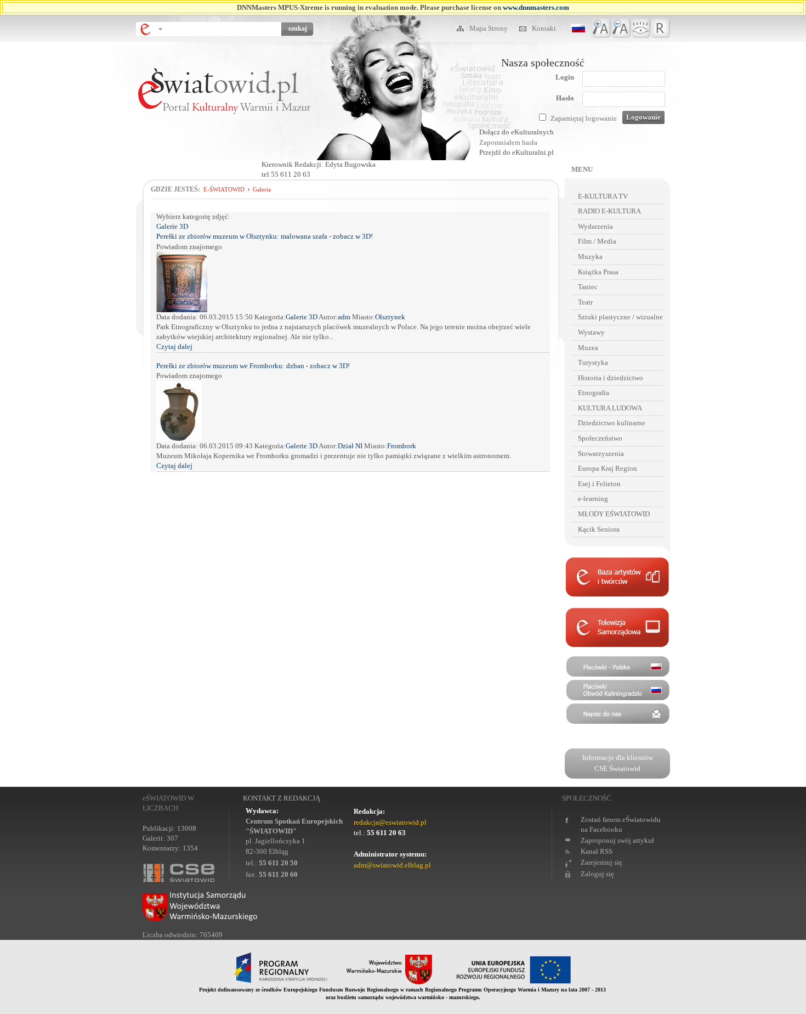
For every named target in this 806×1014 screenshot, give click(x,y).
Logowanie (643, 117)
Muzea (588, 347)
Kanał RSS (596, 851)
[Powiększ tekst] (601, 28)
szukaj (297, 28)
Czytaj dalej (174, 346)
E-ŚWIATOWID (224, 189)
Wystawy (591, 332)
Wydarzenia (595, 226)
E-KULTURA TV (603, 196)
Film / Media (597, 241)
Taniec (588, 287)
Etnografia (593, 392)
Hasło (565, 98)
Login (564, 77)
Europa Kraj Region (607, 468)
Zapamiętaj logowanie (583, 118)
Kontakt (544, 28)
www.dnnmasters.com (536, 7)
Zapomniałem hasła (508, 142)
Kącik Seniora (599, 529)
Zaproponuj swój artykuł (617, 840)
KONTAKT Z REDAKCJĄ (281, 798)
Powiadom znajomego (189, 247)
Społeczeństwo (600, 438)
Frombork (401, 446)
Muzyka (590, 256)
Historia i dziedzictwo (610, 378)
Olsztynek (390, 317)
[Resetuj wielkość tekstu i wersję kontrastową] (660, 28)
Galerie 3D (173, 226)
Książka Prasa (598, 272)
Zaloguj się (597, 874)
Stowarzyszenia (601, 453)
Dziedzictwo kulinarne (611, 423)
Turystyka (593, 362)
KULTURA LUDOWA (610, 408)
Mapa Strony (489, 28)
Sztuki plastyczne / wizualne (620, 317)
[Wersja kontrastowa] (640, 28)
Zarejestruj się (601, 862)
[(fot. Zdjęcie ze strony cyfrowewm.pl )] (179, 439)
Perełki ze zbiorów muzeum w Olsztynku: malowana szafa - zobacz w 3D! (264, 236)
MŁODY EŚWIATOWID (614, 514)
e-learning (593, 498)
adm (345, 317)
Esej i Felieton (599, 484)
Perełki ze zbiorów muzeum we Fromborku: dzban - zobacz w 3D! (253, 366)
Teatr (585, 302)
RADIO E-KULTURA (609, 211)
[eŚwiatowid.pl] (224, 141)
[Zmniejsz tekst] (621, 28)
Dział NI (351, 446)
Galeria (262, 189)
